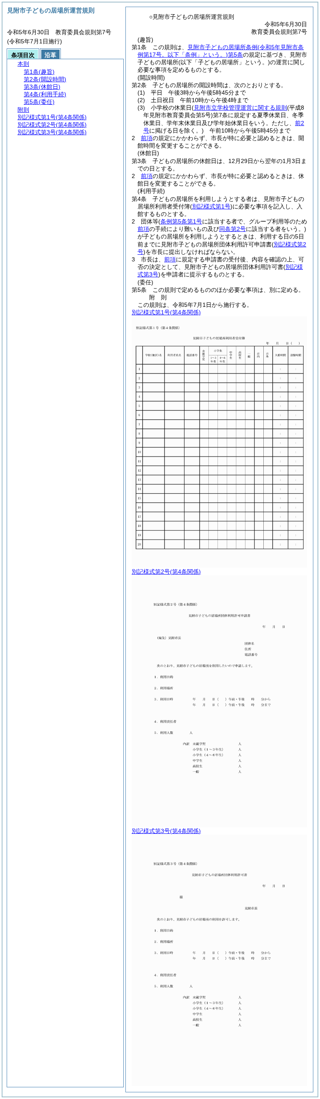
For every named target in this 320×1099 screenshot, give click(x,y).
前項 (146, 138)
